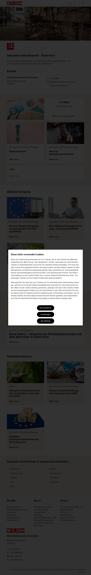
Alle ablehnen (45, 321)
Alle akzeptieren (45, 308)
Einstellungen (45, 314)
